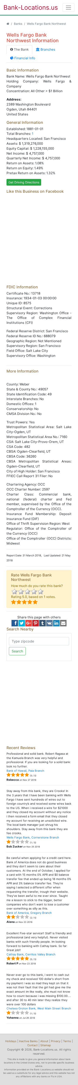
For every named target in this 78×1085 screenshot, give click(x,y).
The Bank (21, 49)
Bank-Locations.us (26, 7)
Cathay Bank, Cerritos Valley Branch (30, 954)
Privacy (55, 1041)
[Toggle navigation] (68, 7)
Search (17, 651)
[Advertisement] (39, 242)
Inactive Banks (28, 1041)
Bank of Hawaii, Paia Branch (25, 770)
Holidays (10, 1041)
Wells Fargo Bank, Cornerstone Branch (32, 837)
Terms (67, 1041)
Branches (47, 49)
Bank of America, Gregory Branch (29, 912)
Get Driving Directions (23, 182)
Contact (32, 1045)
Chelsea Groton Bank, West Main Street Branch (38, 1008)
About (44, 1041)
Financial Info (24, 58)
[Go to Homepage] (7, 23)
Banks (18, 23)
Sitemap (45, 1045)
